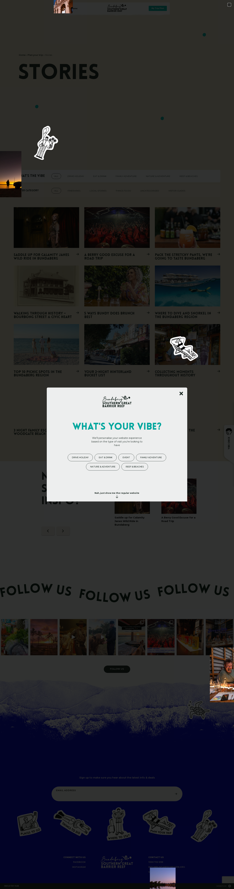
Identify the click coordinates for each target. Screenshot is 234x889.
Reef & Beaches (135, 466)
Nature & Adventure (102, 466)
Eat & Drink (105, 457)
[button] (229, 4)
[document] (117, 444)
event (126, 457)
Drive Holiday (80, 457)
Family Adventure (151, 457)
